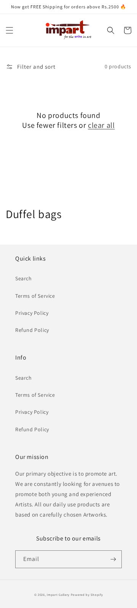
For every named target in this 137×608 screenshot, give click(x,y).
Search (23, 278)
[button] (9, 30)
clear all (101, 125)
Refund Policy (32, 330)
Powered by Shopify (87, 594)
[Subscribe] (113, 559)
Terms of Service (35, 295)
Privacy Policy (31, 312)
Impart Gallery (58, 594)
